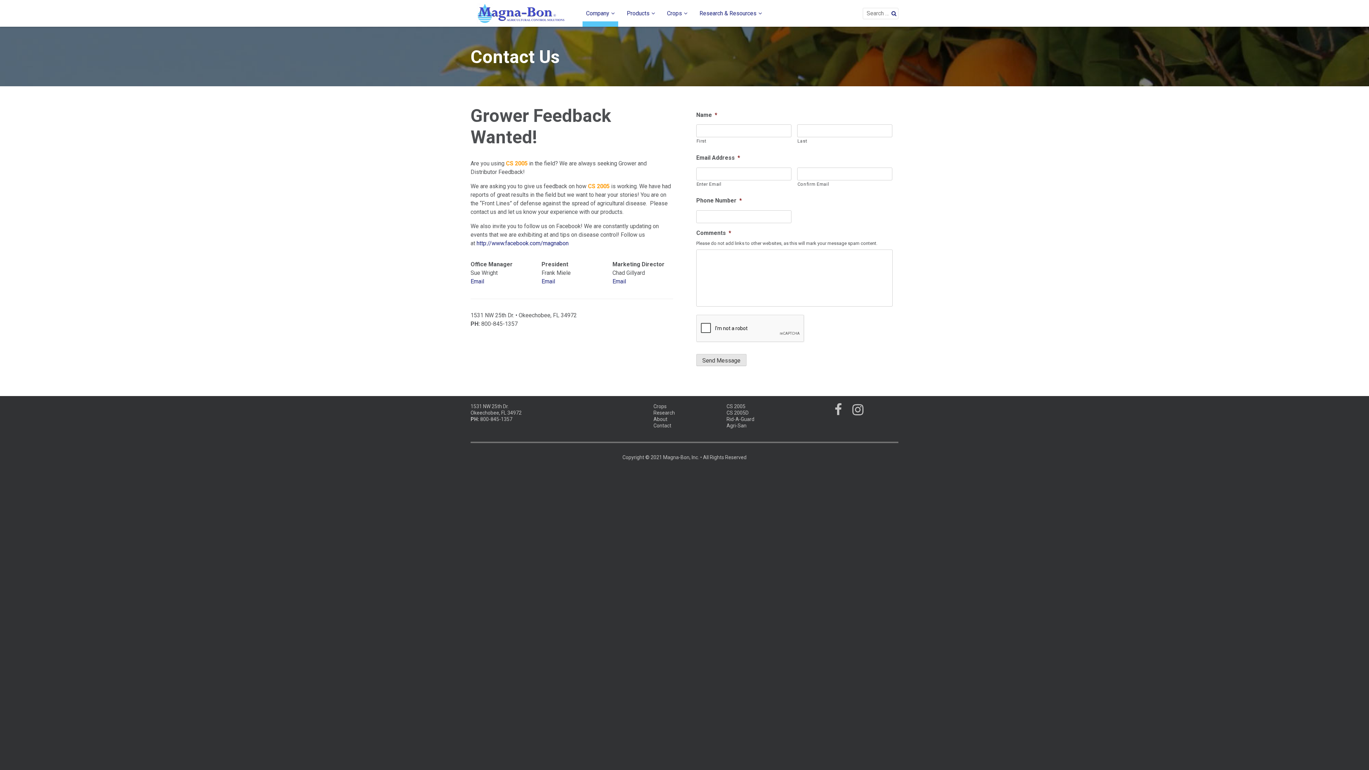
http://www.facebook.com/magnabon (523, 243)
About (660, 419)
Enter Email (709, 184)
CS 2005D (738, 413)
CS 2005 (736, 406)
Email (477, 281)
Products (638, 13)
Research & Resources (728, 13)
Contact (662, 425)
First (702, 141)
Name (706, 115)
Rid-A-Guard (740, 419)
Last (802, 141)
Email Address (718, 157)
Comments (713, 233)
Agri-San (737, 425)
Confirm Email (813, 184)
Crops (674, 13)
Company (597, 13)
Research (664, 413)
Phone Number (719, 200)
